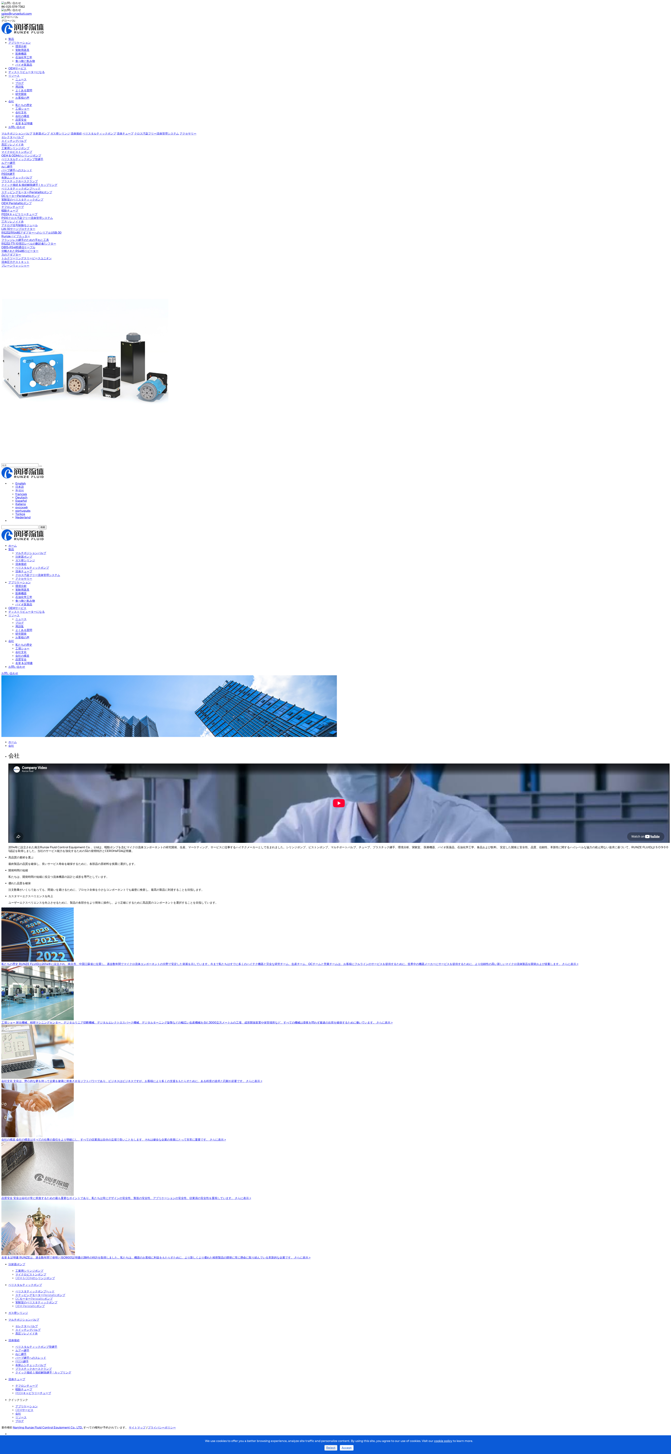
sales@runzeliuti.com (16, 13)
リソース (14, 75)
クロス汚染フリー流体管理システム (156, 133)
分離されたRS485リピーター (19, 251)
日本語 (19, 487)
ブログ (19, 83)
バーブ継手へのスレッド (16, 170)
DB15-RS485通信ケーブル (18, 247)
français (21, 494)
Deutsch (21, 497)
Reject (331, 1447)
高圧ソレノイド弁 (12, 144)
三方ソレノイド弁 (12, 221)
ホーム (12, 545)
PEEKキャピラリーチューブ (19, 214)
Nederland (23, 517)
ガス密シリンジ (60, 133)
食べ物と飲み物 (25, 61)
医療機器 (21, 53)
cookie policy (443, 1441)
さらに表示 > (570, 964)
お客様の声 (22, 97)
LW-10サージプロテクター (18, 229)
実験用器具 (22, 50)
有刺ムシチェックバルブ (16, 177)
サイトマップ (137, 1427)
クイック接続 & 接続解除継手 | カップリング (29, 185)
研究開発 (21, 94)
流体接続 (76, 133)
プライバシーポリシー (162, 1427)
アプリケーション (19, 42)
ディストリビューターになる (26, 72)
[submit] (40, 466)
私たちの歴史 (23, 105)
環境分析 (21, 46)
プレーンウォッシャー (15, 265)
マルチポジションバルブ (16, 133)
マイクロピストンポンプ (16, 152)
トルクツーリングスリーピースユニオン (26, 258)
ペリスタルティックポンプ (99, 133)
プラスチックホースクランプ (19, 181)
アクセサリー (188, 133)
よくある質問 (23, 90)
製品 (11, 39)
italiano (20, 504)
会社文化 (21, 112)
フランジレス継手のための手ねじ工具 (25, 240)
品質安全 (21, 119)
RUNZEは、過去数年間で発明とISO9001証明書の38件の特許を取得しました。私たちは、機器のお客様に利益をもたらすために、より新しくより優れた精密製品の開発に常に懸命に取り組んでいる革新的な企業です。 (156, 1257)
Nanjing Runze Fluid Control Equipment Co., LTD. (48, 1427)
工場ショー (22, 108)
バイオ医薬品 (23, 64)
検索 (43, 527)
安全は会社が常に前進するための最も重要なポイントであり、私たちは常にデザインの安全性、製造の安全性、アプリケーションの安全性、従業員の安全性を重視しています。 (124, 1198)
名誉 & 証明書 (24, 123)
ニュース (21, 79)
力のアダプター (11, 254)
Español (21, 500)
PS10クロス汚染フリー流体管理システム (27, 218)
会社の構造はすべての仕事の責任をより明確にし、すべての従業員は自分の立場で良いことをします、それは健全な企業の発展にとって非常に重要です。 (113, 1139)
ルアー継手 (8, 163)
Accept (347, 1447)
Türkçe (20, 514)
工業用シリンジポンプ (15, 148)
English (20, 483)
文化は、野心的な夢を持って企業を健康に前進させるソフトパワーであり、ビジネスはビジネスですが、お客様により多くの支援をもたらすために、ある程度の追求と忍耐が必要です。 (129, 1081)
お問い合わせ (16, 127)
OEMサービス (17, 68)
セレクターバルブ (12, 137)
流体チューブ (125, 133)
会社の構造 (22, 116)
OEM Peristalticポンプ (16, 203)
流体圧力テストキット (15, 262)
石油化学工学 (23, 57)
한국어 (19, 490)
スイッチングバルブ (14, 141)
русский (21, 507)
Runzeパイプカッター (15, 236)
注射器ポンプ (41, 133)
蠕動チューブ (9, 210)
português (22, 510)
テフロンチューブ (12, 207)
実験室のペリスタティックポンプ (22, 199)
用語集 (19, 86)
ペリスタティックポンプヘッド (21, 188)
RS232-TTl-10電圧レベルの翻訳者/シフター (28, 243)
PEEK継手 (8, 174)
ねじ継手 (7, 166)
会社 (11, 101)
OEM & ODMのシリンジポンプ (21, 155)
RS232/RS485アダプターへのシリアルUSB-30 (31, 232)
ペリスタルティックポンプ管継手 (22, 159)
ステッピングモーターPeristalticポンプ (26, 192)
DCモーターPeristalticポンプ (20, 196)
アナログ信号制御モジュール (19, 225)
